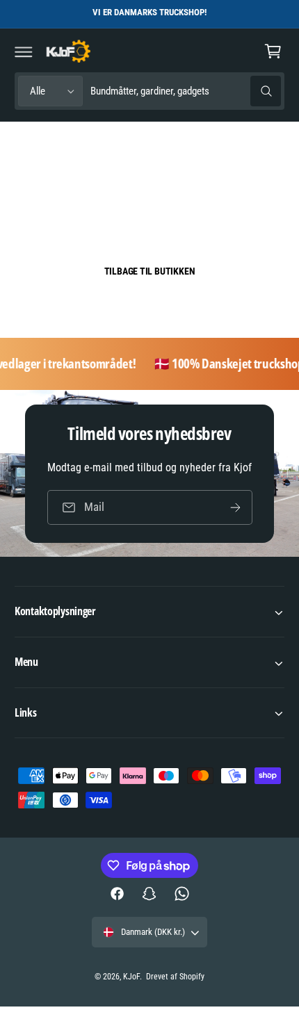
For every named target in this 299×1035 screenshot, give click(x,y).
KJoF (131, 976)
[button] (24, 51)
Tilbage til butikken (149, 271)
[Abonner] (235, 507)
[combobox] (185, 91)
